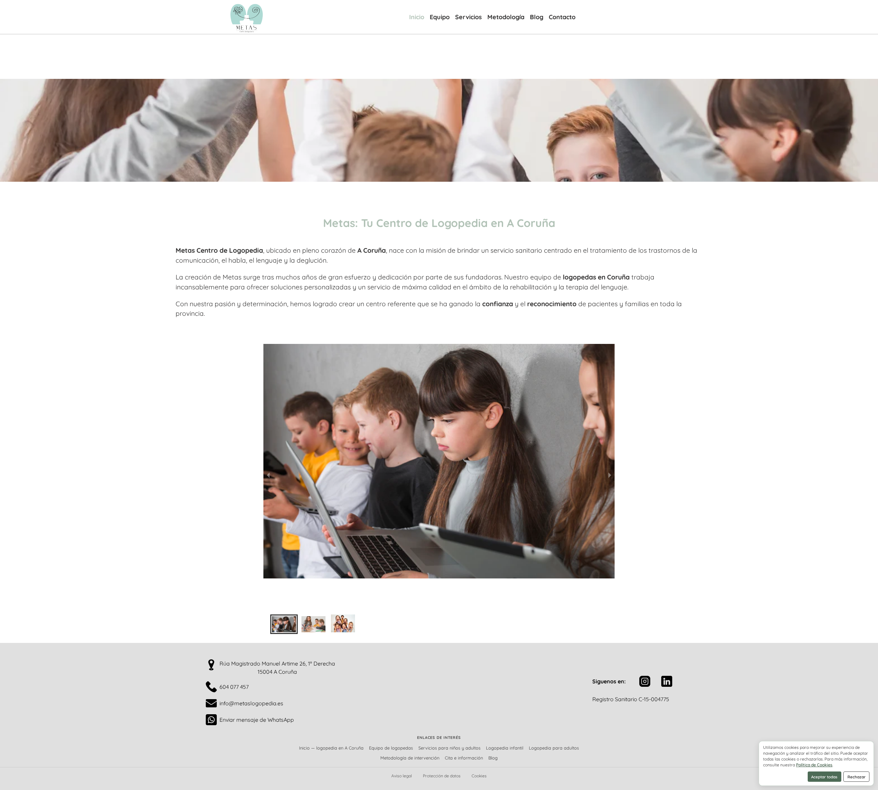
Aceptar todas (824, 776)
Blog (536, 17)
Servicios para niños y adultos (449, 748)
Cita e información (464, 758)
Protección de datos (442, 775)
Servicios (468, 17)
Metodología (505, 17)
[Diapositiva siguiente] (610, 475)
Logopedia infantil (504, 748)
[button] (284, 624)
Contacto (562, 17)
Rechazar (856, 776)
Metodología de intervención (409, 758)
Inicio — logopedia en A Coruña (331, 748)
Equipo (440, 17)
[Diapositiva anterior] (268, 475)
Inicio (416, 17)
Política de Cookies (814, 764)
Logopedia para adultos (554, 748)
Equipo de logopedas (391, 748)
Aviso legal (401, 775)
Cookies (479, 775)
